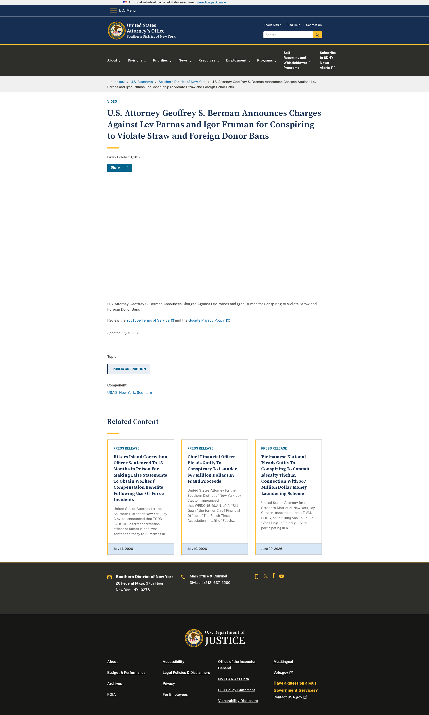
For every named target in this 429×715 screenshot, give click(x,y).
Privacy (169, 683)
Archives (114, 683)
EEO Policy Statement (236, 690)
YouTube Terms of (148, 320)
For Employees (175, 694)
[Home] (143, 39)
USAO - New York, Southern (129, 392)
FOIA (111, 694)
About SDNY (272, 25)
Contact (287, 697)
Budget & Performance (126, 672)
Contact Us (314, 25)
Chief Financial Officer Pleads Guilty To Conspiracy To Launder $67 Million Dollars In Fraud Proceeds (212, 469)
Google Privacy (206, 320)
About (112, 662)
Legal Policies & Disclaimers (186, 672)
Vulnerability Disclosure (238, 701)
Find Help (294, 25)
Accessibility (173, 662)
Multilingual (283, 662)
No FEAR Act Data (233, 679)
